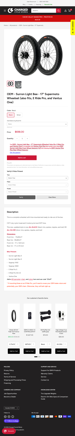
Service (43, 377)
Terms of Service (10, 377)
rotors (31, 279)
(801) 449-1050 (43, 1)
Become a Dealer (10, 397)
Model (9, 188)
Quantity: (10, 138)
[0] (69, 10)
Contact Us (45, 380)
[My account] (66, 11)
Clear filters (52, 197)
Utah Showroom (31, 1)
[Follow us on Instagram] (9, 416)
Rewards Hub (48, 4)
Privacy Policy (9, 370)
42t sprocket (15, 279)
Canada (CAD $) (10, 408)
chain (23, 279)
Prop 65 (9, 163)
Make (8, 182)
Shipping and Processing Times (15, 380)
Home (6, 25)
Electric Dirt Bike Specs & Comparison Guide (54, 398)
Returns (6, 374)
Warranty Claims (47, 374)
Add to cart (22, 158)
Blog (24, 4)
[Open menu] (5, 10)
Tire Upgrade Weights (48, 393)
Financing (38, 4)
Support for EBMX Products (50, 370)
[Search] (58, 10)
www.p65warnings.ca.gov (36, 167)
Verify (21, 197)
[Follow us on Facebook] (5, 416)
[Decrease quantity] (17, 138)
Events (31, 4)
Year (8, 175)
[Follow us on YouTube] (12, 416)
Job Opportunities (10, 393)
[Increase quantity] (27, 138)
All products (13, 25)
